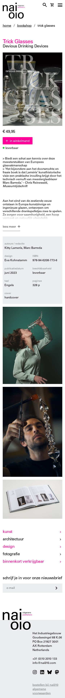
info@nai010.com (44, 663)
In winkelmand (20, 141)
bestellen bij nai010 (45, 685)
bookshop (24, 26)
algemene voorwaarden (41, 691)
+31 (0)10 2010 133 (44, 658)
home (7, 26)
